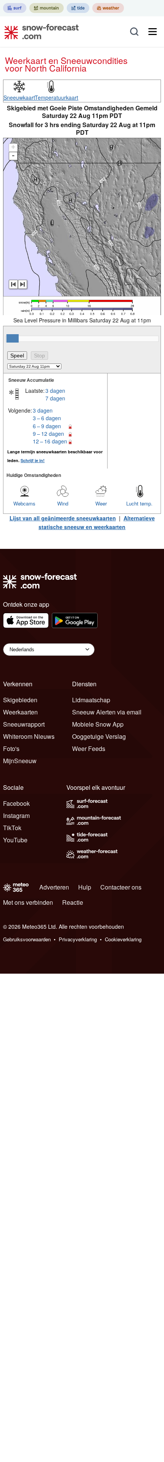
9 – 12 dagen (48, 433)
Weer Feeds (88, 748)
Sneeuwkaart (19, 97)
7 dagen (55, 398)
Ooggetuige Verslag (99, 736)
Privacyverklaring (78, 939)
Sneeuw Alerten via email (106, 712)
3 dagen (55, 390)
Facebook (16, 803)
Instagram (16, 815)
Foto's (11, 748)
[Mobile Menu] (152, 31)
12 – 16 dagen (50, 441)
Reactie (72, 902)
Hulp (84, 887)
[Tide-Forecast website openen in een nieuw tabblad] (78, 8)
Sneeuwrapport (24, 724)
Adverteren (54, 887)
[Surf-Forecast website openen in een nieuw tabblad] (14, 8)
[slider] (12, 338)
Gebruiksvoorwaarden (27, 939)
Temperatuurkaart (56, 97)
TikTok (12, 827)
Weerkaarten (20, 712)
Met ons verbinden (28, 902)
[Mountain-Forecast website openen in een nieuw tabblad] (46, 8)
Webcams (24, 503)
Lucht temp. (139, 503)
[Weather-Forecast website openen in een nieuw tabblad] (108, 8)
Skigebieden (20, 699)
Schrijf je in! (33, 460)
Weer (101, 503)
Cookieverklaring (123, 939)
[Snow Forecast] (39, 31)
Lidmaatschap (91, 699)
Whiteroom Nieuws (29, 736)
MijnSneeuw (20, 760)
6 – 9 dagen (47, 426)
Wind (62, 503)
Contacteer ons (120, 887)
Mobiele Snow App (98, 724)
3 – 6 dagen (47, 418)
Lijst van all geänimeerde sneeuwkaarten (63, 518)
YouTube (15, 839)
